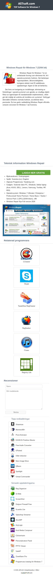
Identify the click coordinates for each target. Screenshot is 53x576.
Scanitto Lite (20, 509)
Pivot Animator (21, 435)
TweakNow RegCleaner (26, 306)
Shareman (19, 424)
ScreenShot (20, 499)
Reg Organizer (21, 489)
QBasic (18, 466)
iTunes (26, 350)
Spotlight (19, 471)
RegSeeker (26, 328)
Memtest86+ (20, 430)
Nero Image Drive (22, 461)
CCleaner (26, 262)
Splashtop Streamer (23, 515)
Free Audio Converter (23, 445)
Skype (26, 284)
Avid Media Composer (24, 530)
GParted (19, 451)
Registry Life (26, 372)
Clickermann (20, 536)
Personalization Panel (24, 541)
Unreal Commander (23, 477)
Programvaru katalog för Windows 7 (29, 562)
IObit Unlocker (21, 456)
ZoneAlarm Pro (21, 556)
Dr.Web (18, 494)
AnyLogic (19, 525)
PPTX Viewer (21, 546)
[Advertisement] (26, 37)
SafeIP (18, 551)
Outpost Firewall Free (24, 504)
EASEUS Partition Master (25, 440)
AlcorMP (19, 520)
